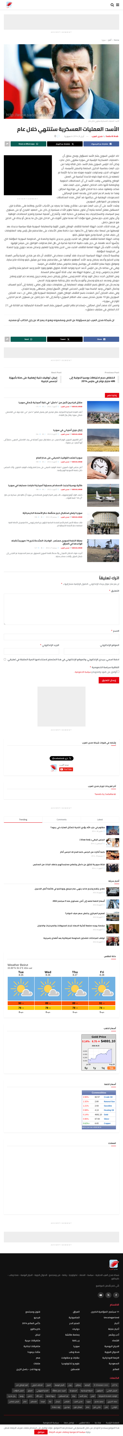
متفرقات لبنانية (32, 1346)
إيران (70, 1385)
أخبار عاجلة (113, 1329)
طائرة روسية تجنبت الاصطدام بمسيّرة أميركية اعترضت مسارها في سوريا (45, 485)
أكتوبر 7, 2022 (52, 406)
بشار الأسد (83, 1396)
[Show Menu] (117, 5)
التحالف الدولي (37, 1385)
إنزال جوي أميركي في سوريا (67, 430)
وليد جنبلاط (56, 1407)
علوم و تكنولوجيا (71, 1363)
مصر (38, 1358)
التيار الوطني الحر (22, 1385)
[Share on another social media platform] (7, 143)
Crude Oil (108, 1097)
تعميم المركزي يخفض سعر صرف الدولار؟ (85, 913)
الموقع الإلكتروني (109, 645)
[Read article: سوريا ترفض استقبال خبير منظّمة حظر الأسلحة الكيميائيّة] (103, 523)
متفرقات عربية (32, 1340)
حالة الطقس (84, 1423)
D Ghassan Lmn (101, 1385)
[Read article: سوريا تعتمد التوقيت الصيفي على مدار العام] (103, 467)
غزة (50, 1401)
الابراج (49, 1385)
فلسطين (75, 1369)
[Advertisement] (61, 19)
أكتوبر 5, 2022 (52, 461)
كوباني (114, 1407)
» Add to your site (88, 1127)
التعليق (114, 591)
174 (37, 406)
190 (37, 461)
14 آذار (114, 1385)
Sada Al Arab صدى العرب (71, 406)
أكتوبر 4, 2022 (52, 489)
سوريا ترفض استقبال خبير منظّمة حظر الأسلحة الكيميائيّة (52, 513)
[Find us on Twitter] (108, 1295)
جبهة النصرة (50, 1396)
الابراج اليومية (111, 1346)
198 (37, 489)
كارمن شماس (14, 1401)
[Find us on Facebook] (116, 1295)
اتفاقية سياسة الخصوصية (104, 667)
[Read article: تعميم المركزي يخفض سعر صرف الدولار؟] (112, 916)
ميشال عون (78, 1407)
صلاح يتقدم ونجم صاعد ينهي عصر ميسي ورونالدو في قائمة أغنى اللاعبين (70, 889)
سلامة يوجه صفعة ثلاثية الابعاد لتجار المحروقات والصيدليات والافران (71, 925)
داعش (30, 1396)
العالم (116, 1369)
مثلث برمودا (34, 1352)
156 (35, 517)
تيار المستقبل (63, 1396)
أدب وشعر (114, 1335)
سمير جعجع (99, 1401)
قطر (24, 1401)
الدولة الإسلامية (87, 1390)
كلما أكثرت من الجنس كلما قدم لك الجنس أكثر (82, 852)
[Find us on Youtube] (101, 1295)
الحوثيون (100, 1390)
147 (35, 547)
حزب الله (39, 1396)
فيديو (37, 1317)
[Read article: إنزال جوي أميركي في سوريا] (103, 440)
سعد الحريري (112, 1401)
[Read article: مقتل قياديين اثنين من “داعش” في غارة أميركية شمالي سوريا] (103, 412)
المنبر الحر (74, 1323)
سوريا (104, 40)
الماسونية (74, 1317)
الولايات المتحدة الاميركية (108, 1396)
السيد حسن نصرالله (59, 1390)
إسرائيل (78, 1385)
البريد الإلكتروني (49, 645)
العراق (76, 1312)
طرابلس (67, 1401)
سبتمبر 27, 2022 (51, 547)
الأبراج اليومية (59, 1385)
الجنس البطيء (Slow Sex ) (92, 840)
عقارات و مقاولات (70, 1358)
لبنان (37, 1335)
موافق (40, 1432)
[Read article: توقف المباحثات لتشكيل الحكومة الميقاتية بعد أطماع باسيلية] (112, 941)
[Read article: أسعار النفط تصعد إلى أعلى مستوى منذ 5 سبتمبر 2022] (112, 904)
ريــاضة (76, 1340)
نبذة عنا (98, 1423)
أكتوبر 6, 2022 (52, 434)
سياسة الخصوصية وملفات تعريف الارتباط (67, 1432)
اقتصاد (115, 1340)
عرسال (58, 1401)
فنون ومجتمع (32, 1312)
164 (37, 434)
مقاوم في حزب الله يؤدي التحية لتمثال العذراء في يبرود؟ (77, 827)
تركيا (73, 1396)
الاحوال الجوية (112, 1352)
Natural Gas (109, 1101)
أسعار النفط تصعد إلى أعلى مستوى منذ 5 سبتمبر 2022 (79, 901)
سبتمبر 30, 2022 (51, 517)
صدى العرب (78, 1401)
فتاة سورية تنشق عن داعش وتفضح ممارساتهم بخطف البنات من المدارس (69, 864)
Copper (107, 1123)
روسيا (22, 1396)
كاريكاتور (35, 1329)
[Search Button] (112, 5)
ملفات (36, 1363)
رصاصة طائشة (72, 1335)
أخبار (109, 40)
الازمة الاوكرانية (110, 1358)
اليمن (93, 1396)
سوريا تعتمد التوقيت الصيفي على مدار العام (59, 458)
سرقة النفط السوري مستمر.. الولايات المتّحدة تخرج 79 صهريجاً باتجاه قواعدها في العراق (46, 542)
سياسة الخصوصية (82, 672)
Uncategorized (111, 1317)
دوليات (76, 1329)
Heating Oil (109, 1110)
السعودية (114, 1363)
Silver (106, 1119)
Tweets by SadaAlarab (105, 794)
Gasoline (108, 1106)
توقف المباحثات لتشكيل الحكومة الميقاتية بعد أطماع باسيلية (74, 938)
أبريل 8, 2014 (78, 136)
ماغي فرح (97, 1407)
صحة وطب (74, 1352)
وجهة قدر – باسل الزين (28, 1369)
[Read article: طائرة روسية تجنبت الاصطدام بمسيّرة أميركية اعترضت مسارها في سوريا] (103, 495)
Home (116, 40)
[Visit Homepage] (8, 5)
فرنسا (43, 1401)
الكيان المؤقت (18, 1390)
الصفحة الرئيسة (112, 1423)
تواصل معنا (69, 1423)
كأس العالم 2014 (31, 1323)
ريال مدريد (12, 1396)
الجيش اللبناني (112, 1390)
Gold (106, 1115)
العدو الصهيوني (42, 1390)
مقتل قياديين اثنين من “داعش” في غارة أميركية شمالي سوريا (50, 402)
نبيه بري (67, 1407)
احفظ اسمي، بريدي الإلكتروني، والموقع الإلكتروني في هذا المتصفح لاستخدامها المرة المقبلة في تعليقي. (63, 659)
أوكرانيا (87, 1385)
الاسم (115, 631)
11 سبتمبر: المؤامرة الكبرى (105, 1312)
